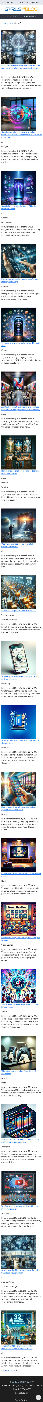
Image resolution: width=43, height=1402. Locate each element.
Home (5, 23)
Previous (6, 1370)
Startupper (30, 16)
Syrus (26, 1400)
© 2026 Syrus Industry (21, 1382)
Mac (12, 23)
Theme (18, 1400)
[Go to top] (38, 1397)
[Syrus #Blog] (21, 9)
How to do (13, 16)
